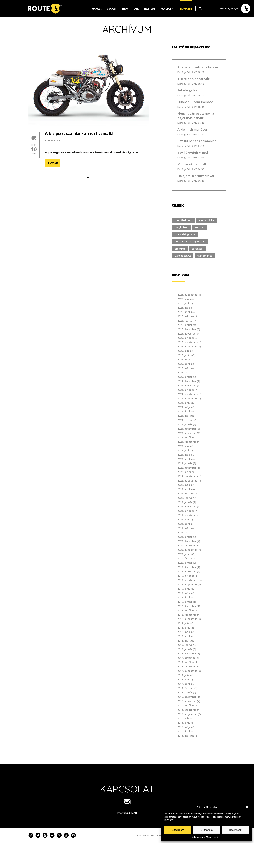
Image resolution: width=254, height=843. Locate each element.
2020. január (184, 562)
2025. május (184, 359)
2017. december (186, 653)
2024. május (184, 407)
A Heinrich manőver (192, 129)
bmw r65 (180, 248)
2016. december (186, 696)
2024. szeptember (188, 394)
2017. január (184, 692)
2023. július (184, 446)
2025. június (184, 355)
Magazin (186, 8)
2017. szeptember (188, 666)
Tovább (53, 162)
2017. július (184, 675)
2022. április (184, 489)
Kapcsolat (168, 8)
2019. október (185, 575)
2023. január (184, 463)
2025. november (186, 333)
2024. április (184, 411)
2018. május (184, 632)
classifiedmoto (183, 220)
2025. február (185, 372)
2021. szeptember (188, 515)
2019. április (184, 597)
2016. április (184, 731)
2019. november (186, 571)
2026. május (184, 307)
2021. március (185, 528)
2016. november (186, 701)
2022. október (185, 472)
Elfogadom (178, 829)
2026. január (184, 325)
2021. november (186, 506)
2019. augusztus (187, 584)
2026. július (184, 299)
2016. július (184, 718)
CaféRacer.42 (183, 255)
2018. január (184, 649)
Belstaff (149, 8)
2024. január (184, 424)
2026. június (184, 303)
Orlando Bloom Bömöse (195, 102)
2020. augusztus (187, 549)
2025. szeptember (188, 342)
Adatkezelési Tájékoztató (205, 837)
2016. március (185, 735)
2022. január (184, 502)
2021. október (185, 510)
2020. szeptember (188, 545)
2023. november (186, 433)
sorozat (200, 227)
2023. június (184, 450)
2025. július (184, 350)
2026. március (185, 316)
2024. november (186, 385)
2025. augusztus (187, 346)
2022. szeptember (188, 476)
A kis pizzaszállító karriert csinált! (79, 133)
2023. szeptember (188, 441)
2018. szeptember (188, 614)
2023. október (185, 437)
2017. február (185, 688)
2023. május (184, 454)
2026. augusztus (187, 294)
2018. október (185, 610)
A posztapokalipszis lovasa (197, 67)
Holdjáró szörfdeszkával (195, 176)
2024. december (186, 381)
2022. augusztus (187, 480)
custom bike (206, 220)
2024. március (185, 415)
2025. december (186, 329)
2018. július (184, 623)
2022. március (185, 493)
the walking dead (185, 234)
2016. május (184, 727)
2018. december (186, 606)
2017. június (184, 679)
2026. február (185, 320)
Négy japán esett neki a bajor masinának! (195, 115)
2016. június (184, 722)
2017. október (185, 662)
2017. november (186, 657)
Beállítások (235, 829)
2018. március (185, 640)
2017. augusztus (187, 670)
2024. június (184, 402)
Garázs (97, 8)
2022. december (186, 467)
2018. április (184, 636)
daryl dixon (181, 227)
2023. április (184, 459)
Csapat (112, 8)
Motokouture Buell (191, 164)
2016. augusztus (187, 714)
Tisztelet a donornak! (193, 79)
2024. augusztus (187, 398)
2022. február (185, 498)
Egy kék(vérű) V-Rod (192, 152)
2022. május (184, 485)
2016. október (185, 705)
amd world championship (190, 241)
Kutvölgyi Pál (53, 140)
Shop (125, 8)
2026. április (184, 312)
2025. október (185, 338)
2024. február (185, 420)
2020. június (184, 554)
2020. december (186, 541)
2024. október (185, 389)
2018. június (184, 627)
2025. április (184, 363)
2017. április (184, 683)
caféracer (197, 248)
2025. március (185, 368)
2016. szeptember (188, 709)
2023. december (186, 428)
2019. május (184, 593)
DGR (136, 8)
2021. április (184, 523)
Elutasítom (207, 829)
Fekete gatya (187, 90)
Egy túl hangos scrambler (196, 141)
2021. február (185, 532)
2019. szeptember (188, 580)
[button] (247, 807)
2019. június (184, 588)
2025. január (184, 376)
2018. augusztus (187, 619)
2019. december (186, 567)
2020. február (185, 558)
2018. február (185, 645)
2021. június (184, 519)
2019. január (184, 601)
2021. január (184, 536)
